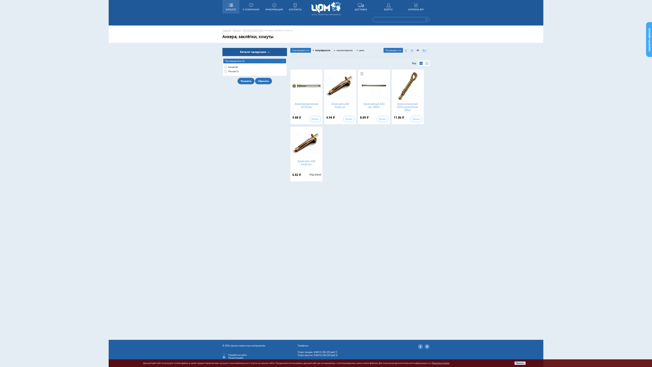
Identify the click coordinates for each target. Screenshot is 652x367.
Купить (315, 119)
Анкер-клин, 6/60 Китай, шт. (306, 162)
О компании (251, 9)
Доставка (361, 9)
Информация (274, 9)
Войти (388, 9)
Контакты (295, 9)
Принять (520, 363)
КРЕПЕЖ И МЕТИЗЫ (253, 30)
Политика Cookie (440, 363)
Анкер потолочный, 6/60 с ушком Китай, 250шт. (407, 106)
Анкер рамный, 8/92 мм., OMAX (374, 105)
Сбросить (263, 81)
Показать (246, 81)
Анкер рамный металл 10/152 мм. (306, 105)
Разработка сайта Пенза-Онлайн (237, 356)
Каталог (237, 30)
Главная (226, 30)
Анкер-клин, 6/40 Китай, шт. (340, 105)
